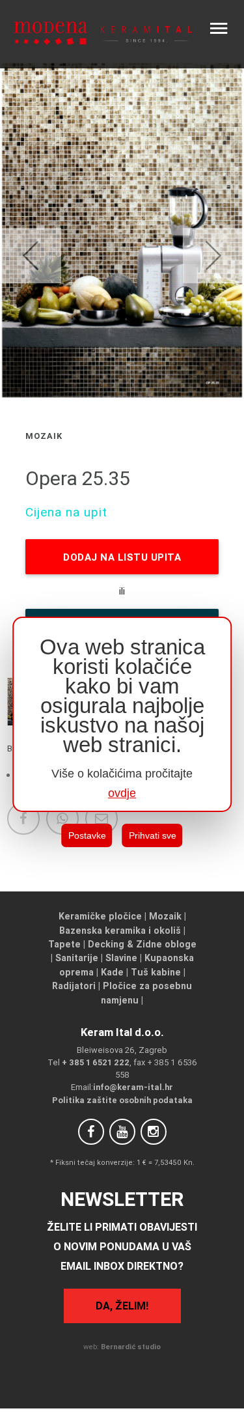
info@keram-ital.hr (133, 1087)
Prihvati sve (152, 835)
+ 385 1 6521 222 (95, 1062)
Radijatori (74, 986)
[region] (122, 714)
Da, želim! (122, 1305)
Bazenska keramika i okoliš (120, 930)
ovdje (122, 793)
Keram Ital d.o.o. (122, 1032)
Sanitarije (76, 958)
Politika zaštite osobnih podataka (122, 1100)
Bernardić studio (131, 1346)
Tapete (64, 944)
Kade (112, 972)
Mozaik (165, 916)
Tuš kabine (156, 972)
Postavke (87, 835)
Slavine (121, 958)
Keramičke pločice (100, 916)
